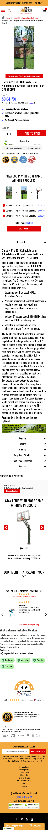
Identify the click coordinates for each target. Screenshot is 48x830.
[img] (24, 594)
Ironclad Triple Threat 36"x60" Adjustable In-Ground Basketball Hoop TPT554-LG (24, 557)
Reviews (22, 466)
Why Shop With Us (22, 455)
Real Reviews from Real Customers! (24, 596)
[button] (3, 614)
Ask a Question (13, 491)
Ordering (22, 449)
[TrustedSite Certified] (16, 806)
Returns (22, 443)
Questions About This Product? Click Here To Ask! (24, 76)
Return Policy (24, 775)
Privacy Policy (24, 772)
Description (22, 242)
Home (8, 18)
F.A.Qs (24, 783)
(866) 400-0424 (24, 797)
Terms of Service (24, 777)
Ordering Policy (24, 767)
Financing (24, 785)
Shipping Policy (24, 769)
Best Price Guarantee (22, 460)
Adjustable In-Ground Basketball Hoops (26, 18)
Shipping (22, 438)
